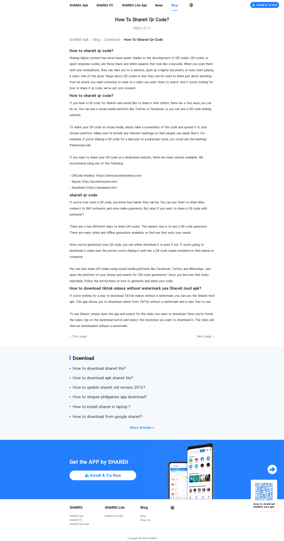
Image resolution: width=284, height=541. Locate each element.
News (159, 5)
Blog (174, 5)
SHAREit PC (104, 5)
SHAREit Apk (79, 5)
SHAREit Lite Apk (134, 5)
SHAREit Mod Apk (79, 524)
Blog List (145, 520)
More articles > (142, 428)
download (112, 40)
